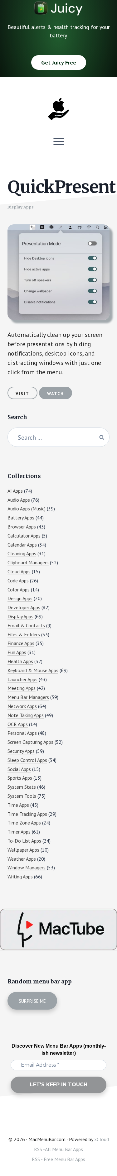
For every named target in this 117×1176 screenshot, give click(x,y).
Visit (22, 393)
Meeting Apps (21, 688)
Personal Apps (22, 733)
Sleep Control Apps (27, 760)
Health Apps (20, 661)
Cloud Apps (19, 571)
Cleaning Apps (21, 553)
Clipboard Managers (28, 562)
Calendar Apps (22, 545)
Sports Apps (19, 778)
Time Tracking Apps (27, 814)
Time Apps (18, 805)
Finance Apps (20, 643)
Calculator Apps (24, 536)
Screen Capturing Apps (30, 742)
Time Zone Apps (24, 823)
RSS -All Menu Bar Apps (58, 1149)
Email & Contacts (26, 625)
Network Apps (22, 706)
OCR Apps (17, 724)
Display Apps (20, 207)
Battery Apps (20, 517)
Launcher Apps (22, 679)
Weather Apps (21, 859)
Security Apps (21, 751)
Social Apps (19, 769)
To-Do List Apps (24, 841)
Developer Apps (23, 607)
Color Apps (18, 589)
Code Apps (18, 580)
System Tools (21, 796)
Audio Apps (18, 500)
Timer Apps (19, 832)
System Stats (21, 787)
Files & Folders (23, 634)
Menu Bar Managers (28, 697)
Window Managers (26, 867)
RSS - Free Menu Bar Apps (58, 1159)
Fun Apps (16, 652)
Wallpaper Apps (23, 850)
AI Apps (15, 491)
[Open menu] (58, 141)
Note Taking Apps (25, 715)
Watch (55, 393)
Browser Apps (21, 526)
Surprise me (32, 1001)
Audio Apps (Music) (26, 508)
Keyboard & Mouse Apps (32, 670)
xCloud (101, 1139)
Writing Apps (20, 876)
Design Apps (19, 598)
